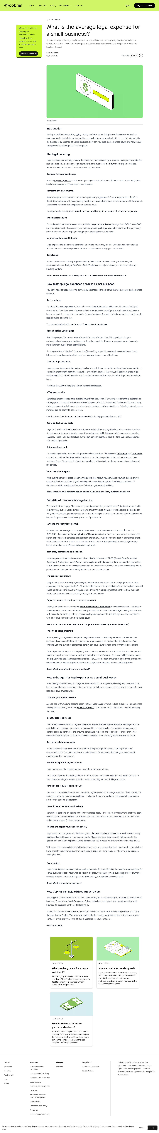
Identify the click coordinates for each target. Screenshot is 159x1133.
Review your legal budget (104, 833)
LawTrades (137, 454)
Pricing (6, 1083)
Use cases (8, 1067)
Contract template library (39, 1074)
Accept (152, 1128)
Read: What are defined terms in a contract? (68, 669)
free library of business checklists (77, 417)
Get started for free (27, 53)
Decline (141, 1128)
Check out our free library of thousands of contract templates (106, 211)
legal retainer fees (101, 224)
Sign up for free (144, 6)
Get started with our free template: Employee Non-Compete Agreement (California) (87, 624)
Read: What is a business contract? (64, 883)
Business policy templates (40, 1086)
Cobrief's (73, 912)
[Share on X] (132, 55)
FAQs (5, 1079)
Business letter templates (40, 1078)
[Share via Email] (141, 55)
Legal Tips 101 (54, 20)
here (60, 926)
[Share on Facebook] (136, 55)
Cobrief (73, 430)
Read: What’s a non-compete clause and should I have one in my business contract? (88, 492)
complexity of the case (85, 534)
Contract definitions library (40, 1114)
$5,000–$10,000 (85, 708)
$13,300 (110, 164)
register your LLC (62, 181)
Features (7, 1071)
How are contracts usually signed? (116, 968)
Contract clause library (38, 1106)
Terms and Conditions (90, 1067)
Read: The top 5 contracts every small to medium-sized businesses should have (86, 276)
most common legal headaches (95, 607)
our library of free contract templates (88, 324)
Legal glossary (35, 1082)
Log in (127, 6)
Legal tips (33, 1090)
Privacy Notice (87, 1071)
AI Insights (34, 1110)
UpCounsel (122, 454)
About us (59, 1067)
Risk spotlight (35, 1102)
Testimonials (8, 1075)
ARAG (62, 386)
